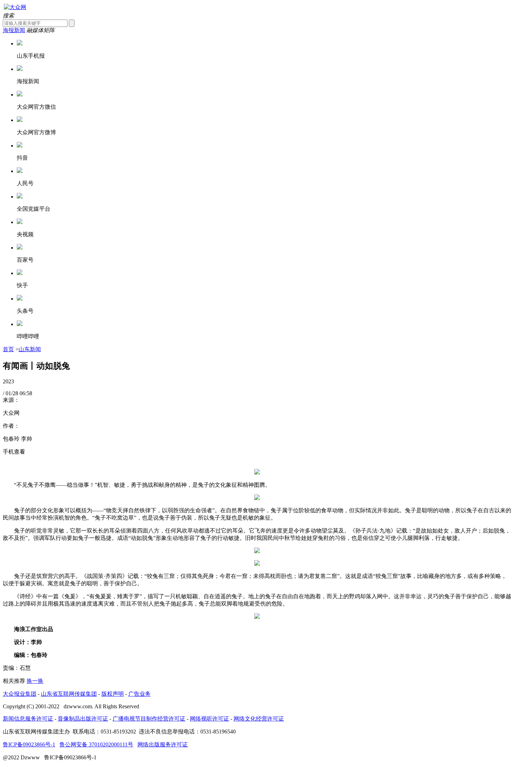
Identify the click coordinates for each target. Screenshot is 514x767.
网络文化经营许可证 (259, 719)
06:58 (26, 393)
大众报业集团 (19, 694)
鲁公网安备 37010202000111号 (96, 744)
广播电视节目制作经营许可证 (149, 719)
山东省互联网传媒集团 (69, 694)
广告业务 (139, 694)
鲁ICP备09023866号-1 (29, 744)
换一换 (35, 681)
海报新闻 (14, 30)
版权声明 (112, 694)
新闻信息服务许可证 (28, 719)
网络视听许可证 (209, 719)
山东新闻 (30, 349)
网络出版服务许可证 (162, 744)
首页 (8, 349)
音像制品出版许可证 (83, 719)
